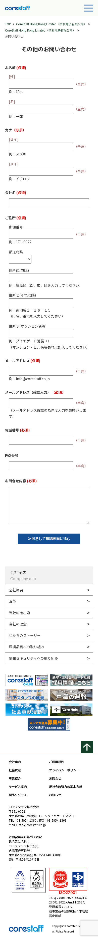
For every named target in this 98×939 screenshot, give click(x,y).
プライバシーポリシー (64, 770)
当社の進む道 (19, 612)
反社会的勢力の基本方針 (65, 786)
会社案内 (15, 762)
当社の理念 (18, 623)
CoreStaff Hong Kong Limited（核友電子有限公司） (51, 24)
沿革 (12, 601)
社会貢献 (15, 770)
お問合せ (55, 778)
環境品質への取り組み (26, 646)
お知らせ (55, 795)
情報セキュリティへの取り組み (33, 658)
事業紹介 (15, 778)
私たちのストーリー (25, 635)
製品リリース (18, 795)
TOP (8, 24)
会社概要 (16, 589)
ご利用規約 (56, 762)
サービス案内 (18, 786)
